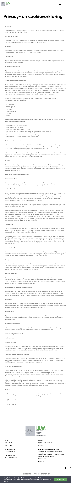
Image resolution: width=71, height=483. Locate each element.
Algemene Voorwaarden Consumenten (50, 452)
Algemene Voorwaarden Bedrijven (48, 449)
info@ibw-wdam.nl (10, 400)
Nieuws (40, 440)
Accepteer (60, 479)
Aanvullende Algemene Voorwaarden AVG (51, 454)
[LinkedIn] (66, 468)
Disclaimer (41, 461)
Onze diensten (9, 445)
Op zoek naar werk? (44, 443)
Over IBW (7, 443)
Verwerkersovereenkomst (33, 382)
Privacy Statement (24, 220)
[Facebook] (70, 468)
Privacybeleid (42, 459)
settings (6, 481)
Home (6, 440)
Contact (40, 445)
